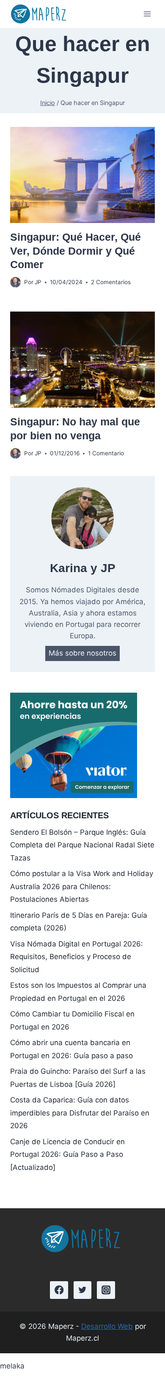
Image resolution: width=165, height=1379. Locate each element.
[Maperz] (39, 14)
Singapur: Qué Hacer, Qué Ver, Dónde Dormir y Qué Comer (75, 250)
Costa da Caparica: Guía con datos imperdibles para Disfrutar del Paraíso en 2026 (79, 1113)
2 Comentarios (111, 282)
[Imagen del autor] (15, 282)
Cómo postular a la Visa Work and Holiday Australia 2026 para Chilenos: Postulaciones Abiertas (81, 886)
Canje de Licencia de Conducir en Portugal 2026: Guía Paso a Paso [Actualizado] (67, 1154)
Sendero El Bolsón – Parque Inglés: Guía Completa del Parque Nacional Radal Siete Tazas (82, 845)
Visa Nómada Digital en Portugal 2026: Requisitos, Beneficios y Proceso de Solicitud (76, 957)
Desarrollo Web (107, 1326)
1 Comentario (106, 453)
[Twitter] (83, 1290)
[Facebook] (59, 1290)
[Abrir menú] (147, 14)
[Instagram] (106, 1290)
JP (38, 282)
